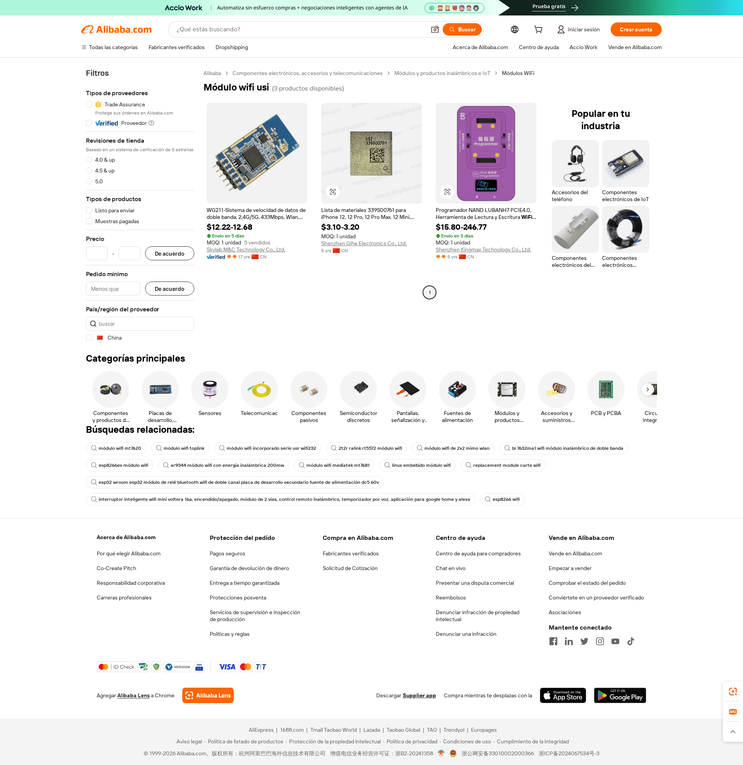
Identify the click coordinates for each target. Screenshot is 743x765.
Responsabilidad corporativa (131, 583)
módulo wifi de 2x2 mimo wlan (457, 448)
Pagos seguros (227, 553)
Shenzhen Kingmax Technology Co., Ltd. (483, 249)
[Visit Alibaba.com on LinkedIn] (569, 641)
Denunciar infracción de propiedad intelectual (477, 615)
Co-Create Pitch (116, 568)
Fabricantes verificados (351, 553)
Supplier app (419, 695)
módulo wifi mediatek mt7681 (338, 465)
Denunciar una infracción (466, 634)
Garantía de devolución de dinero (249, 568)
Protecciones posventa (238, 597)
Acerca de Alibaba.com (126, 537)
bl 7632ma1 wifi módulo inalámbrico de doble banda (567, 448)
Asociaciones (565, 612)
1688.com (292, 730)
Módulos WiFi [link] (518, 73)
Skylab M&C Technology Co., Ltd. (246, 249)
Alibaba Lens (133, 695)
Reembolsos (451, 597)
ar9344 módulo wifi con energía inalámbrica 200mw (227, 465)
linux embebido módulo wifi (421, 465)
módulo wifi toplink (184, 448)
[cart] (540, 30)
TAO (432, 730)
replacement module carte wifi (507, 465)
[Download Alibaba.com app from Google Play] (620, 695)
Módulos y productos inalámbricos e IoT (442, 73)
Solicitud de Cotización (350, 568)
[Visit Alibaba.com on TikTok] (630, 641)
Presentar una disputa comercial (475, 583)
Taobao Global (403, 730)
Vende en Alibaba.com (575, 553)
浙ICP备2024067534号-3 (569, 753)
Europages (484, 730)
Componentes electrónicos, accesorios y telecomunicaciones (308, 73)
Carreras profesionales (124, 597)
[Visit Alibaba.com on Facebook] (553, 641)
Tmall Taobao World (333, 730)
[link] (733, 691)
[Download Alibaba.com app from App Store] (563, 695)
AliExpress (261, 730)
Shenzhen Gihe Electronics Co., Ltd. (364, 243)
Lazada (371, 730)
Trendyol (453, 730)
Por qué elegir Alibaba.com (129, 553)
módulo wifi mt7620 (120, 448)
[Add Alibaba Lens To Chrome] (208, 695)
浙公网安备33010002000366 (498, 753)
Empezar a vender (570, 568)
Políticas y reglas (230, 634)
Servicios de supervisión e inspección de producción (255, 615)
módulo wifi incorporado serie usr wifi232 (271, 448)
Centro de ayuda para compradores (478, 553)
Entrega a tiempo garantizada (244, 583)
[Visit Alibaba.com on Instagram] (599, 641)
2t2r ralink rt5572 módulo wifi (370, 448)
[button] (435, 29)
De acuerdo (170, 253)
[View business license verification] (441, 753)
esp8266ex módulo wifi (123, 465)
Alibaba (212, 73)
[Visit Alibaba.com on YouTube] (615, 641)
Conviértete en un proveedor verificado (596, 597)
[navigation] (140, 205)
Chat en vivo (451, 568)
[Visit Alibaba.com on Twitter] (584, 641)
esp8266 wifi (506, 499)
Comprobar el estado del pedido (587, 583)
